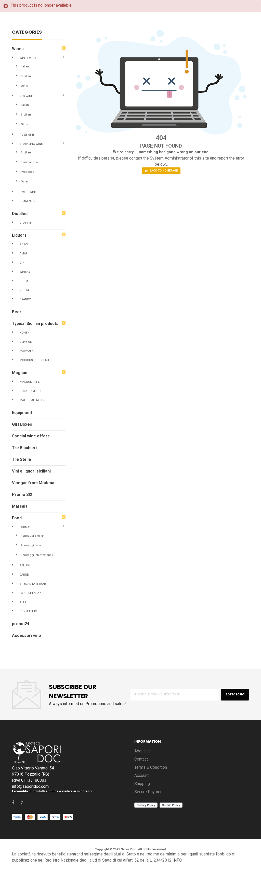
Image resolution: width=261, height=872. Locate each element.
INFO (177, 860)
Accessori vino (26, 635)
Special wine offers (31, 436)
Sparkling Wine (31, 144)
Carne (24, 574)
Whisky (25, 272)
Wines (18, 48)
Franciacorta (29, 162)
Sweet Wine (28, 192)
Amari (24, 253)
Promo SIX (22, 494)
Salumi (25, 565)
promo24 (20, 623)
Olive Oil (26, 342)
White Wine (28, 58)
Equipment (22, 412)
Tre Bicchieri (24, 447)
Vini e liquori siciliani (31, 471)
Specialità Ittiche (33, 583)
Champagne (28, 201)
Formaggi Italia (31, 545)
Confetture (28, 611)
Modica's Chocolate (35, 360)
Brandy (25, 299)
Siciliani (26, 76)
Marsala (20, 506)
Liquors (19, 235)
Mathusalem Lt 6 (32, 400)
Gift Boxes (22, 424)
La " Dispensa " (30, 593)
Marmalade (28, 351)
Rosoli (25, 244)
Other (24, 86)
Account (141, 775)
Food (17, 518)
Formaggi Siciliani (33, 535)
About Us (142, 751)
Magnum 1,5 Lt (30, 381)
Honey (24, 332)
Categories (27, 32)
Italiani (25, 66)
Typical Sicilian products (35, 323)
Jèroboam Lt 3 (30, 391)
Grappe (25, 222)
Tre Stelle (21, 459)
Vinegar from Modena (33, 482)
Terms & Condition (150, 767)
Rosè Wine (27, 134)
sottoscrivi (235, 694)
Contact (141, 759)
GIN (22, 262)
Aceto (24, 602)
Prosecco (27, 172)
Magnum (20, 372)
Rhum (24, 281)
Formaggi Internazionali (37, 555)
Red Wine (26, 96)
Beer (16, 311)
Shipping (142, 783)
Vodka (24, 290)
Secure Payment (149, 791)
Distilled (20, 213)
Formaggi (27, 527)
